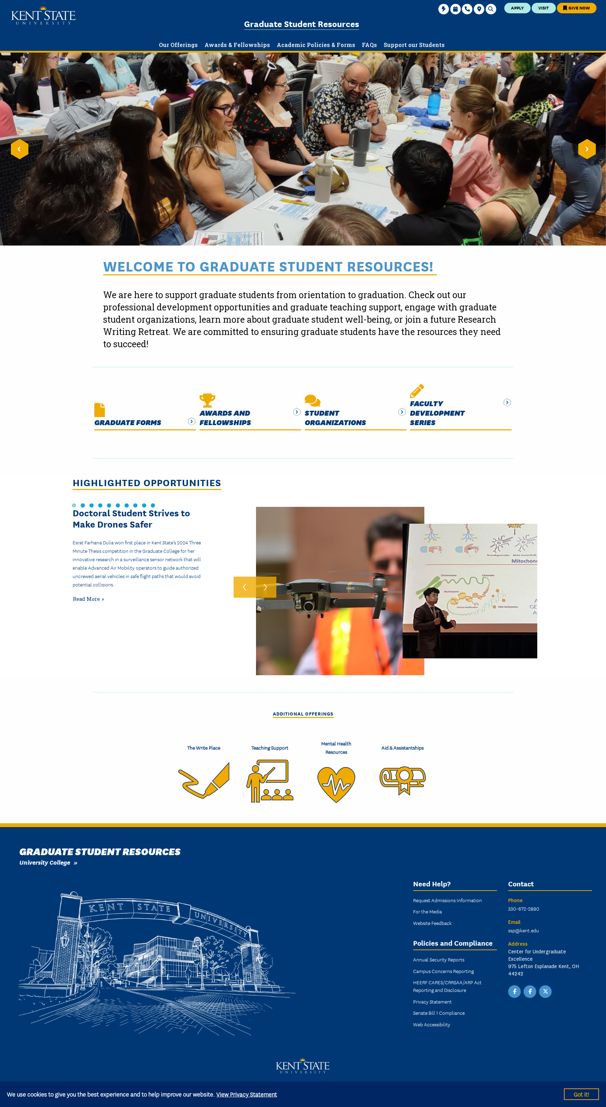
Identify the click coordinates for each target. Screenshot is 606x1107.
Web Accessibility (431, 1024)
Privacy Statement (432, 1001)
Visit (543, 7)
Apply (517, 7)
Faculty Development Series (437, 412)
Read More (86, 599)
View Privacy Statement (246, 1093)
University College (44, 862)
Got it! (581, 1093)
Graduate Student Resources (301, 23)
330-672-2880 (523, 908)
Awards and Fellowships (225, 417)
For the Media (427, 911)
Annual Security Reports (438, 959)
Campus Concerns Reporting (443, 971)
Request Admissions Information (447, 900)
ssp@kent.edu (523, 930)
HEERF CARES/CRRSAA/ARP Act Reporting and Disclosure (447, 986)
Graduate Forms (127, 422)
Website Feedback (432, 923)
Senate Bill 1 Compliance (439, 1013)
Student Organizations (335, 417)
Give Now (578, 7)
